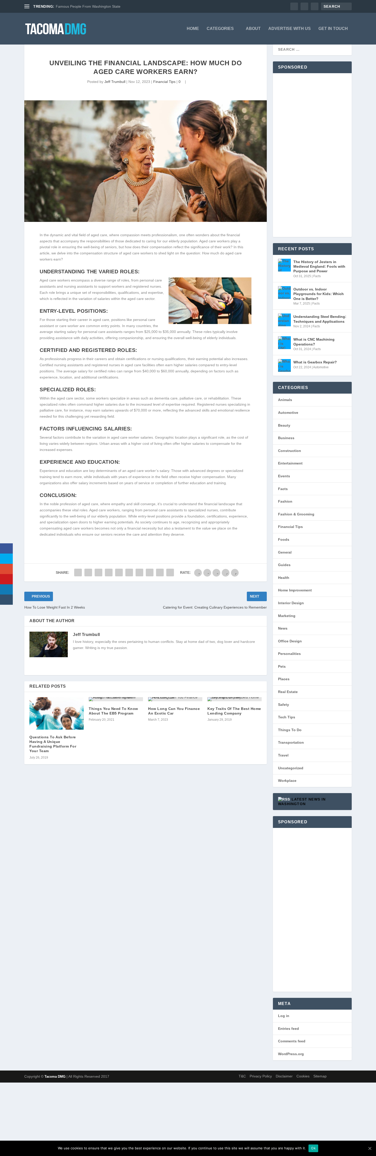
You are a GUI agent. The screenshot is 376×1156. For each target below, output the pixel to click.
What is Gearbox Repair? (315, 362)
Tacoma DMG (55, 1076)
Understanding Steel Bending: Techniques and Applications (319, 319)
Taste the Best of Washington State (84, 6)
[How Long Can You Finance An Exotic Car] (175, 699)
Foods (283, 539)
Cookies (302, 1076)
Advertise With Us (289, 29)
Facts (317, 276)
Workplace (287, 781)
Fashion (285, 501)
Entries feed (288, 1029)
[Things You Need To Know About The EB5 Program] (116, 699)
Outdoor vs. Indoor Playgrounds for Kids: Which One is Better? (318, 293)
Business (286, 438)
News (282, 628)
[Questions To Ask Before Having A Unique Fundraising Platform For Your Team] (56, 713)
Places (284, 679)
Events (284, 476)
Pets (282, 666)
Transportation (291, 742)
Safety (283, 705)
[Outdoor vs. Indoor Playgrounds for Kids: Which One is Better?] (284, 292)
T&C (242, 1076)
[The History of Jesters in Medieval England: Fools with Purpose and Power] (284, 265)
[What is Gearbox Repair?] (284, 365)
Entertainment (290, 463)
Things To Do (290, 730)
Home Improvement (295, 590)
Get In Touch (333, 29)
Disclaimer (284, 1076)
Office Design (290, 641)
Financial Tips (164, 82)
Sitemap (320, 1076)
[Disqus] (145, 849)
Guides (284, 565)
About (253, 29)
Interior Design (291, 603)
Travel (283, 755)
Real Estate (288, 692)
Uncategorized (290, 768)
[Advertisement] (312, 155)
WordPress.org (291, 1054)
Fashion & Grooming (296, 514)
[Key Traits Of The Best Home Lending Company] (234, 699)
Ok (313, 1148)
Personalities (289, 654)
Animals (285, 400)
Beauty (284, 425)
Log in (283, 1016)
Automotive (321, 367)
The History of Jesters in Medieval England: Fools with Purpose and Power (319, 266)
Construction (289, 451)
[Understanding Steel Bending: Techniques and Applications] (284, 320)
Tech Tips (286, 717)
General (285, 552)
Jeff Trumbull (114, 82)
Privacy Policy (261, 1076)
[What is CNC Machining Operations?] (284, 342)
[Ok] (369, 1148)
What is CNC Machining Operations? (314, 341)
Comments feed (291, 1041)
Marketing (286, 616)
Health (283, 578)
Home (193, 29)
